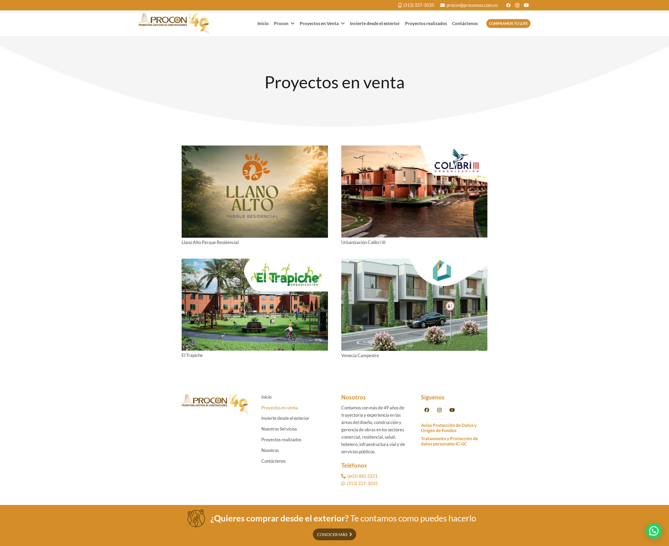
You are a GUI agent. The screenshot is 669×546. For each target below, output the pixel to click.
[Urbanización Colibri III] (414, 149)
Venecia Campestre (360, 355)
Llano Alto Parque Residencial (210, 242)
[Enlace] (174, 23)
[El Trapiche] (255, 262)
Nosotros (270, 450)
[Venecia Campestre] (414, 262)
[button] (654, 531)
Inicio (266, 397)
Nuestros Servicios (279, 429)
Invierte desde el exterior (285, 418)
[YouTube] (526, 5)
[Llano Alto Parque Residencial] (255, 149)
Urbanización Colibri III (363, 242)
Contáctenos (273, 461)
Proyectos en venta (279, 407)
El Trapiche (192, 355)
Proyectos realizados (281, 439)
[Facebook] (508, 5)
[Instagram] (517, 5)
